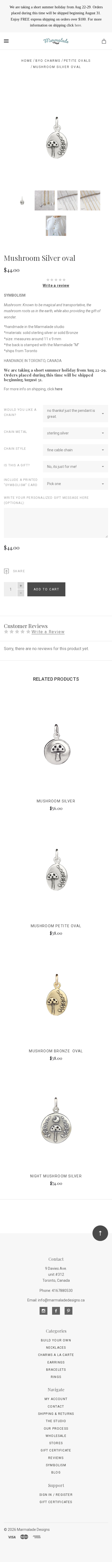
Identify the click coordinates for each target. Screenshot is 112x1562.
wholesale (56, 1436)
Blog (56, 1472)
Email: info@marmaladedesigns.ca (56, 1300)
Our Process (56, 1428)
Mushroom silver (56, 801)
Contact (56, 1406)
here (78, 25)
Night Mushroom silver (56, 1176)
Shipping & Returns (56, 1414)
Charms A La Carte (56, 1355)
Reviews (56, 1458)
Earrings (56, 1362)
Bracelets (56, 1370)
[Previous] (13, 93)
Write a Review (48, 632)
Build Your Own (56, 1340)
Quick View (56, 747)
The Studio (56, 1421)
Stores (56, 1443)
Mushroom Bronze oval (56, 1051)
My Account (56, 1399)
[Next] (98, 93)
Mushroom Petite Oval (56, 926)
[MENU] (7, 41)
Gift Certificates (56, 1502)
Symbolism (56, 1465)
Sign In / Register (56, 1495)
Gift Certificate (56, 1450)
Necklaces (56, 1347)
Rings (56, 1377)
